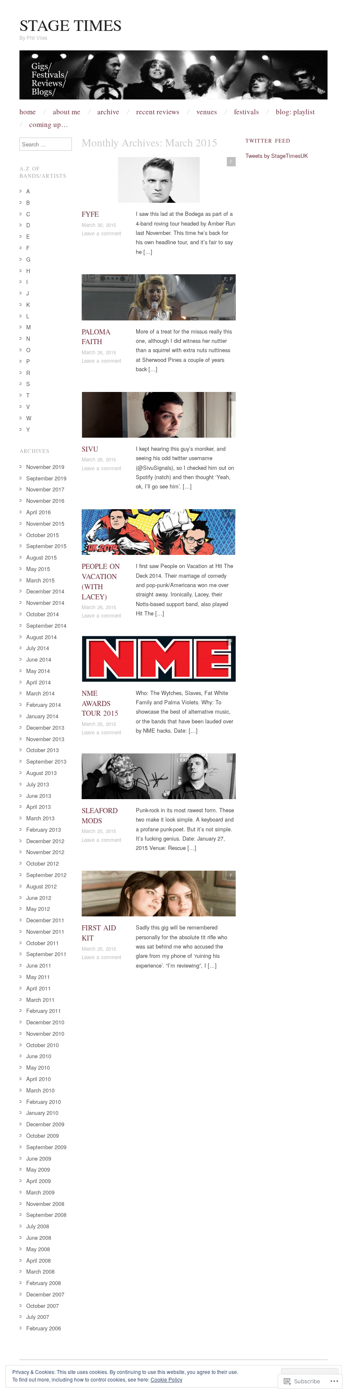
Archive (108, 111)
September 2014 (46, 625)
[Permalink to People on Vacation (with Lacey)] (159, 534)
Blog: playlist (295, 111)
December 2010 (45, 1022)
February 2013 (43, 829)
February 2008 (43, 1283)
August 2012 (41, 886)
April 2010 (38, 1079)
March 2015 (40, 580)
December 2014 (45, 591)
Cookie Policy (166, 1379)
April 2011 (38, 988)
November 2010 (45, 1033)
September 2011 (46, 954)
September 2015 (46, 546)
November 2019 (45, 467)
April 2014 (38, 682)
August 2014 (41, 637)
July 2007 (37, 1317)
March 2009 (40, 1192)
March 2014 (40, 693)
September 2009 (46, 1147)
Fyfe (90, 214)
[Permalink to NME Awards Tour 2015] (159, 661)
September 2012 (46, 875)
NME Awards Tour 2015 (100, 703)
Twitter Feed (267, 140)
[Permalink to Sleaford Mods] (159, 779)
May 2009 (38, 1169)
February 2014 (43, 705)
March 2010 (40, 1090)
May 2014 (38, 671)
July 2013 (37, 784)
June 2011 (38, 965)
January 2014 (42, 716)
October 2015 (42, 535)
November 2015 (45, 523)
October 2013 (42, 750)
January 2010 (42, 1113)
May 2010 (38, 1067)
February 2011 (43, 1011)
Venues (206, 111)
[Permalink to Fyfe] (159, 182)
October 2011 (42, 943)
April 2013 (38, 807)
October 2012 (42, 863)
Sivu (90, 449)
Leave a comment (101, 233)
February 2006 (43, 1328)
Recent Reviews (157, 111)
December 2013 (45, 727)
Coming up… (48, 124)
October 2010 (42, 1045)
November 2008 (45, 1204)
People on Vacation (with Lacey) (101, 581)
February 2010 (43, 1102)
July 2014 (37, 648)
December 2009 (45, 1124)
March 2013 (40, 818)
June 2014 (38, 659)
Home (27, 111)
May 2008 (38, 1249)
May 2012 (38, 909)
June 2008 (38, 1237)
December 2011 (45, 920)
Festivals (246, 111)
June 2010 (38, 1056)
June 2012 (38, 898)
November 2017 (45, 489)
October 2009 (42, 1135)
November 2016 (45, 501)
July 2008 (37, 1226)
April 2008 (38, 1260)
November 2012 (45, 852)
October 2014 (42, 614)
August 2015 (41, 557)
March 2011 (40, 1000)
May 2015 (38, 569)
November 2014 (45, 603)
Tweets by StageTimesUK (276, 156)
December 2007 (45, 1294)
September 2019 (46, 478)
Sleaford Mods (100, 815)
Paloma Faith (96, 337)
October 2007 (42, 1306)
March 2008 (40, 1271)
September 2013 (46, 761)
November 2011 (45, 931)
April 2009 (38, 1181)
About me (66, 111)
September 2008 (46, 1215)
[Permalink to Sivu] (159, 417)
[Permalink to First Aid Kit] (159, 896)
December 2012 (45, 841)
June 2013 (38, 796)
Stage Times (70, 25)
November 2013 (45, 739)
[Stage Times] (173, 78)
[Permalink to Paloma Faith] (159, 299)
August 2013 (41, 773)
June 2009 (38, 1158)
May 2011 (38, 977)
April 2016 (38, 512)
